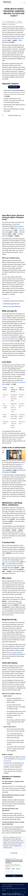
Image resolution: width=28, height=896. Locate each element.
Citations (13, 868)
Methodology (7, 868)
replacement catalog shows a (11, 517)
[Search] (21, 2)
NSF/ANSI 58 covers (12, 669)
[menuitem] (21, 2)
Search (14, 875)
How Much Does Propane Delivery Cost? (11, 303)
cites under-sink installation (9, 561)
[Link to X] (15, 892)
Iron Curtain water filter (16, 652)
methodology (4, 24)
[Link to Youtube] (25, 892)
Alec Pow (20, 21)
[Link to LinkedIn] (17, 892)
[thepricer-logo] (7, 2)
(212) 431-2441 (9, 886)
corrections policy (12, 24)
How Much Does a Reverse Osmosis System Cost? (13, 300)
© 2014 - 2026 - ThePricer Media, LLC (8, 884)
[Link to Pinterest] (23, 892)
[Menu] (24, 3)
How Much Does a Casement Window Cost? (12, 306)
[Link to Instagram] (21, 892)
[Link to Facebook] (19, 892)
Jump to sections (13, 86)
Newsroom (18, 868)
